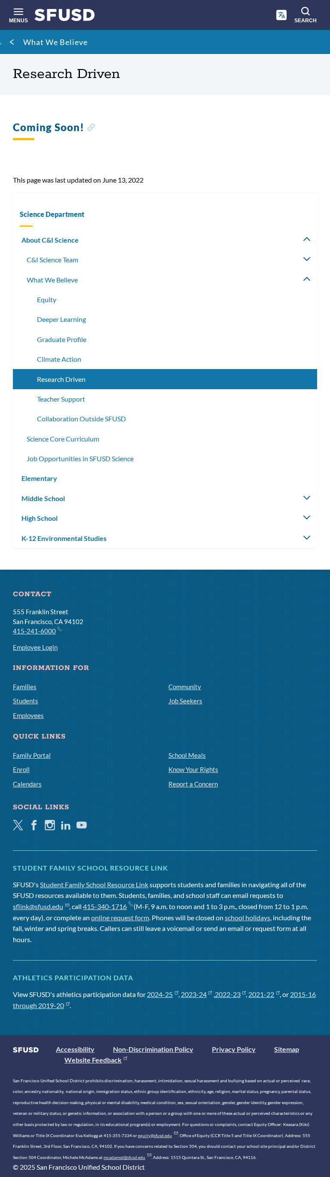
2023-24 (194, 994)
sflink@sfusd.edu (38, 906)
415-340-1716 (105, 906)
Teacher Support (61, 399)
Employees (28, 715)
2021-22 (261, 994)
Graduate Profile (61, 339)
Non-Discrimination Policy (153, 1049)
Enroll (21, 769)
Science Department (52, 214)
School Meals (187, 755)
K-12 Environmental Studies (64, 538)
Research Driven (61, 379)
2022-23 (228, 994)
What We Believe (55, 42)
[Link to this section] (91, 128)
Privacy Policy (234, 1049)
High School (39, 518)
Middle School (43, 498)
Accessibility (75, 1049)
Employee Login (35, 647)
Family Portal (32, 755)
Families (25, 687)
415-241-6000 (34, 631)
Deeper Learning (61, 319)
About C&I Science (50, 240)
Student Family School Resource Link (94, 884)
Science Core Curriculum (63, 439)
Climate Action (59, 359)
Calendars (27, 784)
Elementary (39, 478)
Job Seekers (185, 701)
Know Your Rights (193, 769)
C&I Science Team (52, 259)
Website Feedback (93, 1060)
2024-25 (160, 994)
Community (184, 687)
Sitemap (286, 1049)
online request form (120, 917)
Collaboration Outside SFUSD (81, 418)
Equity (46, 299)
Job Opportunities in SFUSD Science (80, 458)
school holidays (247, 917)
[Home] (64, 17)
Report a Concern (193, 784)
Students (25, 701)
